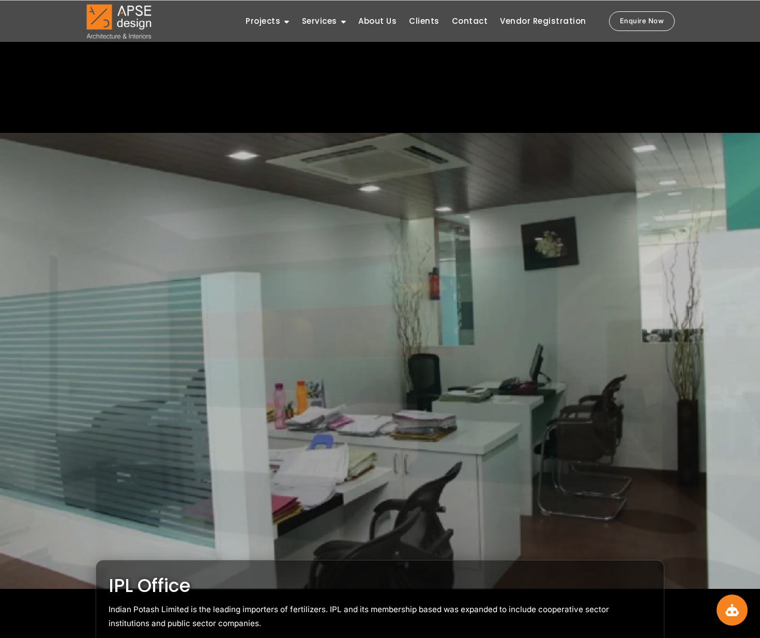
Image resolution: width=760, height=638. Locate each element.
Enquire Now (642, 21)
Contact (470, 21)
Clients (424, 21)
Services (319, 21)
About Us (377, 21)
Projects (263, 21)
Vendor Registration (543, 21)
